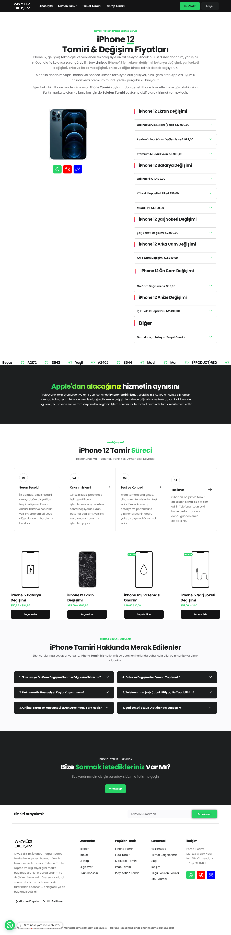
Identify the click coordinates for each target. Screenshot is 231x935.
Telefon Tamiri (67, 6)
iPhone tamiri (118, 395)
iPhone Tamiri (90, 656)
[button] (175, 125)
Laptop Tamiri (115, 6)
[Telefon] (67, 169)
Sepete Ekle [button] (144, 614)
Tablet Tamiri (91, 6)
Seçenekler (30, 614)
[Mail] (78, 169)
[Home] (21, 6)
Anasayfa (46, 6)
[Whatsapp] (57, 169)
